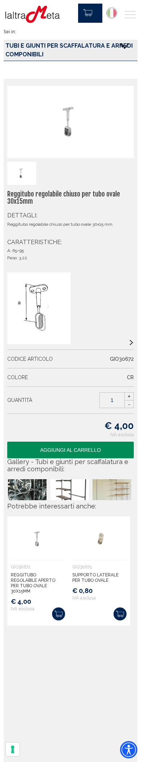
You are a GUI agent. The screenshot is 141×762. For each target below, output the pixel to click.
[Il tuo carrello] (90, 13)
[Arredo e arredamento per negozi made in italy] (32, 14)
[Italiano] (111, 13)
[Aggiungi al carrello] (58, 613)
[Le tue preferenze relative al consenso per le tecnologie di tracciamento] (13, 749)
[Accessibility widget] (128, 749)
